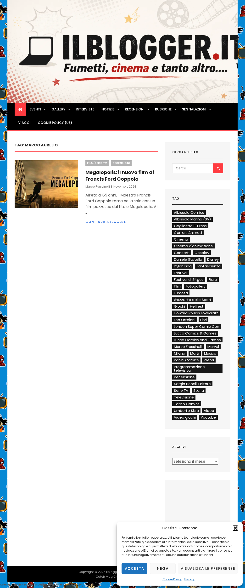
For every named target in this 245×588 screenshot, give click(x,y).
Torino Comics (187, 403)
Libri (203, 319)
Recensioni (135, 109)
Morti (194, 353)
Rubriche (163, 109)
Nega (162, 568)
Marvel (213, 346)
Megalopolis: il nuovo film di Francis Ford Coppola (119, 175)
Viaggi (24, 122)
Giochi (179, 306)
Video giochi (185, 417)
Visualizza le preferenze (208, 568)
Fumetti (181, 292)
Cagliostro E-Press (190, 225)
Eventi (35, 109)
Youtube (208, 417)
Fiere (213, 279)
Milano (179, 353)
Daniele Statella (188, 259)
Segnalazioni (194, 109)
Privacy (189, 579)
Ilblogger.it (114, 572)
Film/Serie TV (97, 163)
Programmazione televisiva (189, 368)
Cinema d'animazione (193, 245)
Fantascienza (209, 266)
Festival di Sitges (189, 279)
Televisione (184, 397)
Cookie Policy (172, 579)
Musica (210, 353)
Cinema (181, 239)
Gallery (58, 109)
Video (209, 410)
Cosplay (202, 252)
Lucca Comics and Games (197, 339)
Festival (180, 272)
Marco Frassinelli (97, 186)
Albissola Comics (189, 212)
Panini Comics (186, 360)
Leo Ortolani (184, 319)
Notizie (107, 109)
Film (177, 286)
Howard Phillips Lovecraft (196, 313)
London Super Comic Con (196, 326)
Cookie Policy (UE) (55, 122)
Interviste (85, 109)
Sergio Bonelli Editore (192, 383)
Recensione (184, 377)
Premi (209, 360)
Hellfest (197, 306)
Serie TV (181, 390)
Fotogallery (196, 286)
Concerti (181, 252)
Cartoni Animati (188, 232)
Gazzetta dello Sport (193, 299)
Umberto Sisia (186, 410)
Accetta (134, 568)
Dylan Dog (183, 266)
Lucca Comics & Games (195, 333)
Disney (213, 259)
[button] (235, 528)
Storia (198, 390)
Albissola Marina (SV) (192, 219)
